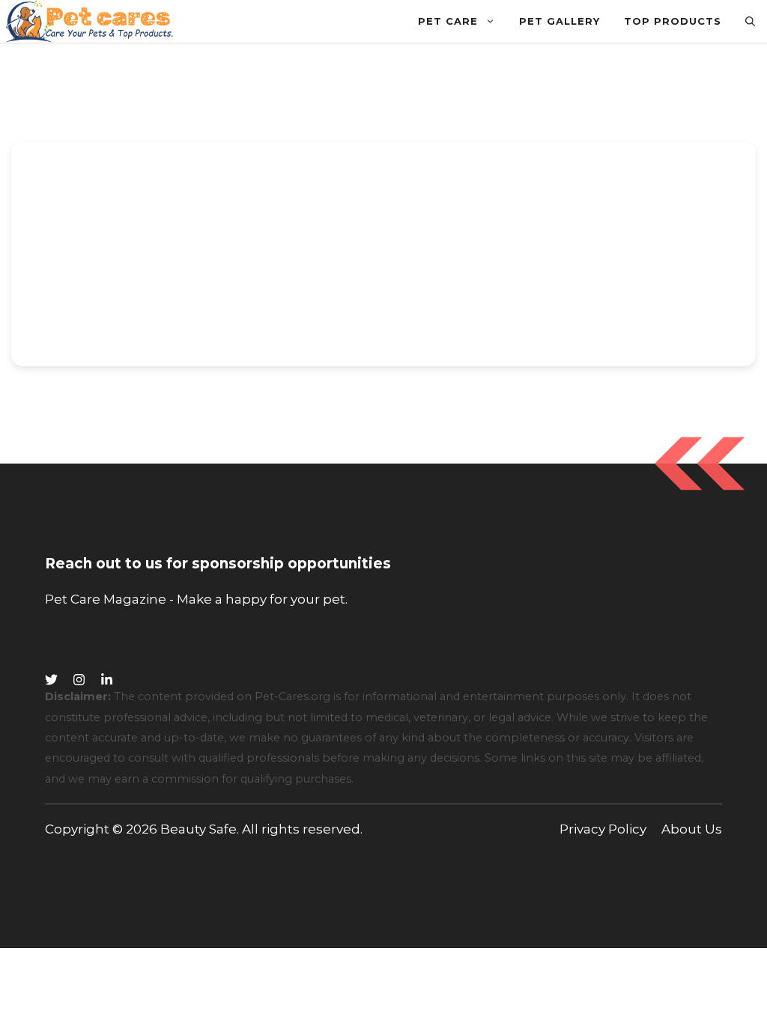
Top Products (672, 21)
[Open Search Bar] (750, 21)
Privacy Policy (603, 829)
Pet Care (448, 21)
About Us (691, 829)
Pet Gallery (559, 21)
